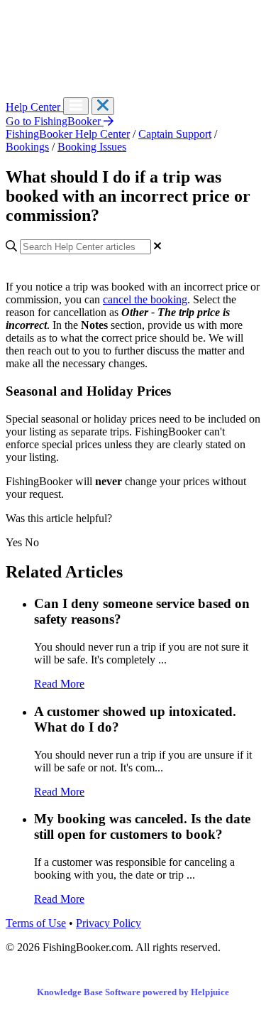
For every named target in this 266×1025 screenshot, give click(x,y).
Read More (59, 684)
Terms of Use (36, 923)
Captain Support (174, 134)
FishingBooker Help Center (68, 134)
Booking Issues (91, 147)
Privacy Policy (108, 923)
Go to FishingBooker (55, 121)
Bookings (27, 147)
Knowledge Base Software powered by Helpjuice (133, 992)
